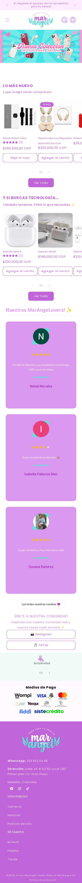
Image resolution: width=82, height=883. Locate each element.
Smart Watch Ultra (14, 138)
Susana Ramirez (41, 567)
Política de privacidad (42, 879)
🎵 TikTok (41, 645)
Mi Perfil (13, 842)
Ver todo (41, 183)
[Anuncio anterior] (7, 5)
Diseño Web (45, 875)
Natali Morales (41, 386)
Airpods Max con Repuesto (55, 138)
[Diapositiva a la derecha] (49, 172)
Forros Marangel (26, 875)
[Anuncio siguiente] (75, 5)
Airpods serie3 (47, 251)
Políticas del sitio (20, 824)
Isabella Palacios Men (41, 474)
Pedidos (13, 851)
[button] (7, 20)
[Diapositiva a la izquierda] (32, 172)
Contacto (15, 806)
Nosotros (14, 815)
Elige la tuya (20, 158)
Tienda (13, 859)
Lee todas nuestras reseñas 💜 (41, 604)
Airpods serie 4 (12, 251)
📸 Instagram (41, 634)
